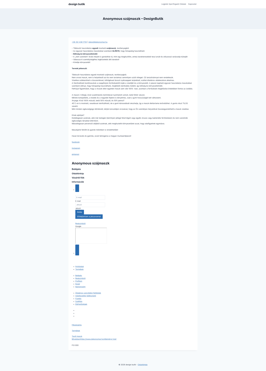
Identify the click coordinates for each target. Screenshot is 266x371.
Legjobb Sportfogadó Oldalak (173, 4)
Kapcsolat (192, 4)
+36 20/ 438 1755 (79, 42)
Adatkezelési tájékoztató (85, 296)
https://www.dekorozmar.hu (92, 339)
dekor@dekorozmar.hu (98, 42)
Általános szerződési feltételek (88, 293)
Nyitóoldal (79, 266)
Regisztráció (80, 223)
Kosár (77, 284)
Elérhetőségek (81, 304)
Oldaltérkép (142, 365)
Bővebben (76, 339)
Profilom (78, 281)
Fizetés (78, 299)
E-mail (78, 201)
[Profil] (77, 188)
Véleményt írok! (110, 339)
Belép (79, 212)
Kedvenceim (80, 287)
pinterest (75, 154)
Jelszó (78, 208)
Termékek (79, 269)
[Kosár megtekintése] (77, 250)
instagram (76, 148)
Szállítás (78, 301)
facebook (76, 142)
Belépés (78, 276)
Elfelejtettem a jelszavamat (89, 216)
